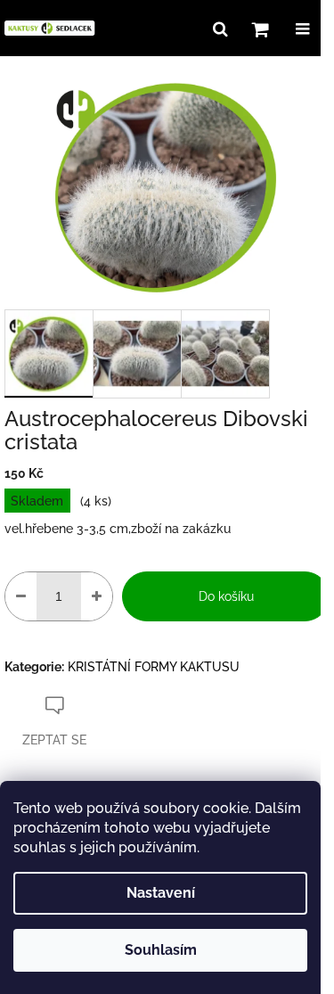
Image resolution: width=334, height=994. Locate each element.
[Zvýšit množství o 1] (96, 596)
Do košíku (226, 596)
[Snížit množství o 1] (21, 596)
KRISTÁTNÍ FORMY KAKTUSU (154, 667)
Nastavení (160, 892)
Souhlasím (161, 949)
